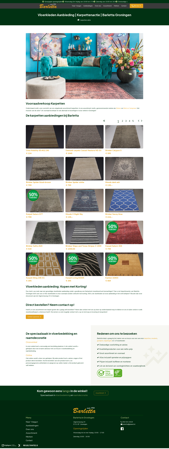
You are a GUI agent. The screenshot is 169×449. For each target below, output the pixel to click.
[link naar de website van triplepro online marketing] (9, 445)
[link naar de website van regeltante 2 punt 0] (28, 445)
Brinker (118, 108)
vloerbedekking (62, 395)
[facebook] (123, 429)
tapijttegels (108, 341)
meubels (154, 338)
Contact (123, 6)
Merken (116, 6)
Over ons (98, 6)
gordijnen (100, 341)
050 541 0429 (127, 422)
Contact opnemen (33, 317)
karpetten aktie (85, 20)
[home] (78, 20)
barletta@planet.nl (129, 424)
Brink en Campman (129, 108)
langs (66, 391)
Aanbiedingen (88, 6)
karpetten (147, 338)
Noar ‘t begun (76, 6)
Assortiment (107, 6)
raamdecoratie (80, 395)
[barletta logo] (48, 6)
